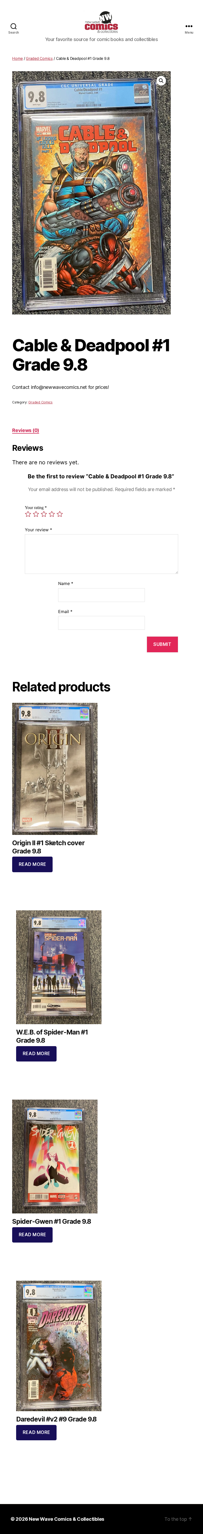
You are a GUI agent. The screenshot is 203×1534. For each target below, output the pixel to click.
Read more (32, 864)
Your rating (36, 507)
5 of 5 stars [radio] (60, 514)
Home (17, 58)
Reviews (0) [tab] (25, 430)
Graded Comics (39, 58)
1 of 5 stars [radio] (28, 514)
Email (65, 611)
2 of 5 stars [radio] (36, 514)
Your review (38, 529)
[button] (161, 81)
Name (65, 583)
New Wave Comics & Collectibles (66, 1519)
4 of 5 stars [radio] (52, 514)
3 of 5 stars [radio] (44, 514)
